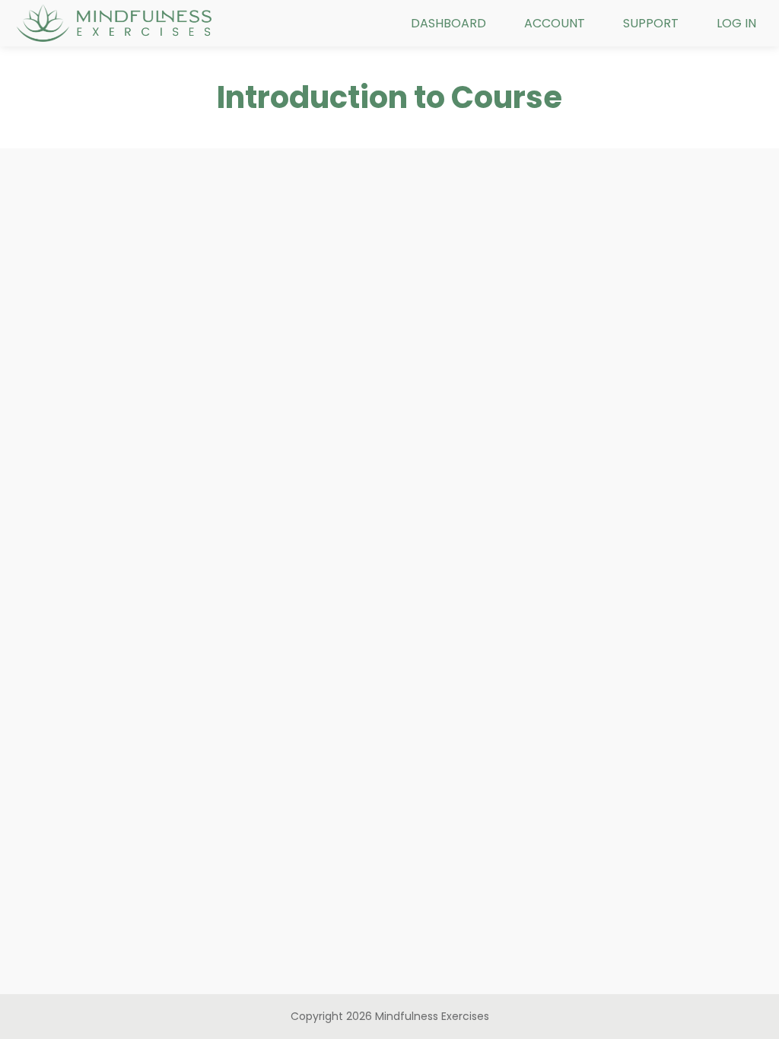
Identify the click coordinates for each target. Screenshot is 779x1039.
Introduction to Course (389, 97)
